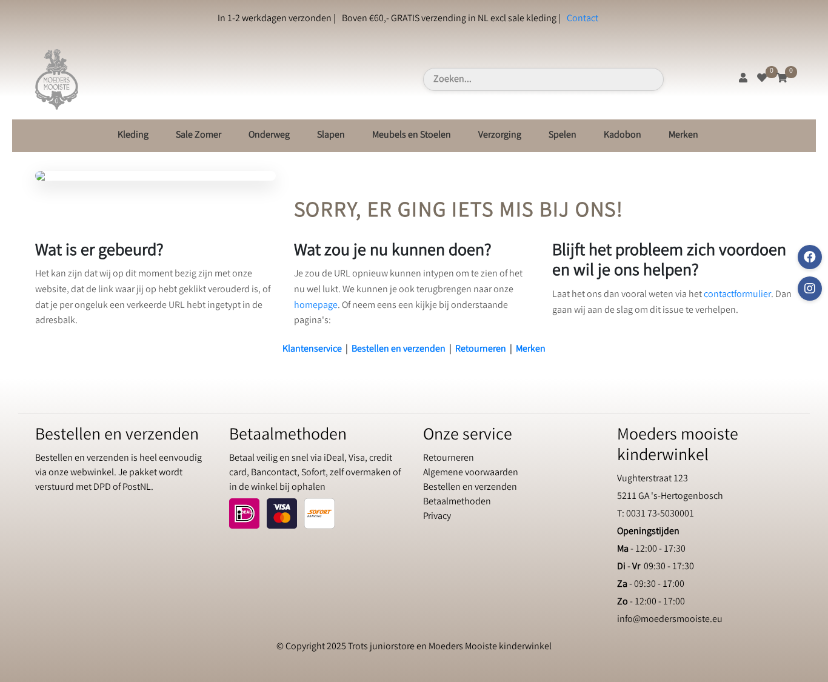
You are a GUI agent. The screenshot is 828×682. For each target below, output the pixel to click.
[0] (762, 79)
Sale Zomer (198, 135)
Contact (582, 19)
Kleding (133, 135)
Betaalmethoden (457, 502)
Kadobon (622, 135)
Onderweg (269, 135)
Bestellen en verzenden (399, 349)
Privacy (437, 517)
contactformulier (737, 295)
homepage (316, 306)
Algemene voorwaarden (470, 473)
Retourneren (480, 349)
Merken (683, 135)
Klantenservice (312, 349)
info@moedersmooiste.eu (670, 620)
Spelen (562, 135)
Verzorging (499, 135)
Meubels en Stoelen (411, 135)
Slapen (331, 135)
